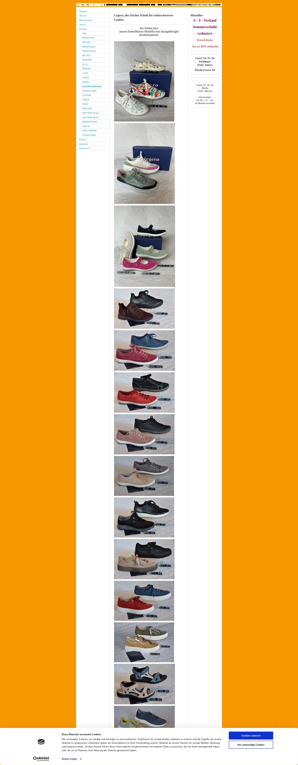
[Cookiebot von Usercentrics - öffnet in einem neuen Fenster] (41, 759)
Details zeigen (69, 759)
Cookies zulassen (251, 735)
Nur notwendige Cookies (251, 744)
